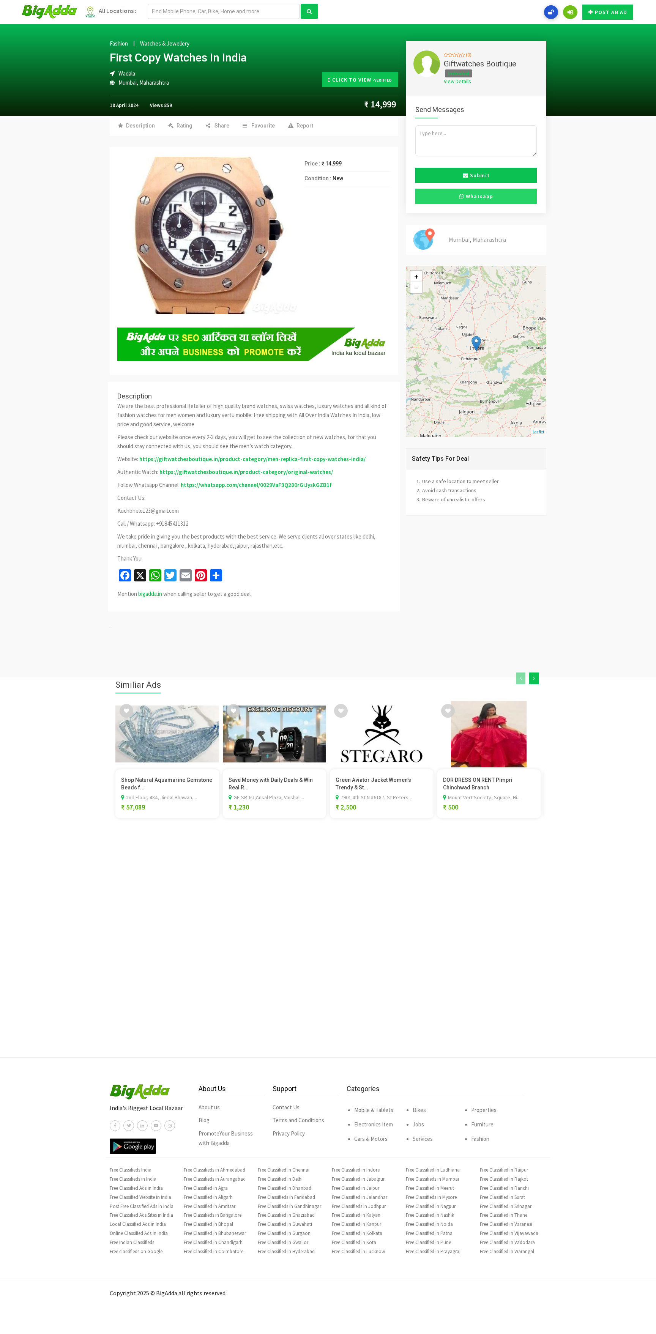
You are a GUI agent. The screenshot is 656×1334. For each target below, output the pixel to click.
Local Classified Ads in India (138, 1224)
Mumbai (127, 82)
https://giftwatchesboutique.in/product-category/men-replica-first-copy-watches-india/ (252, 459)
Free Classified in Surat (502, 1197)
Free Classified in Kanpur (356, 1224)
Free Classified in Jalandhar (359, 1197)
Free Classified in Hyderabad (286, 1251)
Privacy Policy (289, 1133)
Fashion (119, 43)
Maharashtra (154, 82)
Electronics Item (373, 1124)
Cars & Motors (371, 1138)
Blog (204, 1120)
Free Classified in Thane (503, 1215)
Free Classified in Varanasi (506, 1224)
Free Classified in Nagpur (431, 1206)
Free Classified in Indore (356, 1170)
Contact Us (286, 1107)
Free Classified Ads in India (136, 1188)
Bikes (419, 1110)
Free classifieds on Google (136, 1251)
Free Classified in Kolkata (357, 1233)
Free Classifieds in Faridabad (286, 1197)
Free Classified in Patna (429, 1233)
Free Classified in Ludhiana (433, 1170)
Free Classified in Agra (206, 1188)
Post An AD (611, 12)
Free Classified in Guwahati (285, 1224)
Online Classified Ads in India (139, 1233)
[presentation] (520, 679)
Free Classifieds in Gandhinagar (289, 1206)
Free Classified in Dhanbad (284, 1188)
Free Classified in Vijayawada (509, 1233)
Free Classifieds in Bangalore (212, 1215)
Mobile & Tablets (373, 1110)
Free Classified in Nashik (430, 1215)
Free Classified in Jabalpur (358, 1179)
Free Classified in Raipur (504, 1170)
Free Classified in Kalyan (356, 1215)
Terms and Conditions (298, 1120)
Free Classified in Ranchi (504, 1188)
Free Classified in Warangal (507, 1251)
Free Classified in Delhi (280, 1179)
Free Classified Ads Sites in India (141, 1215)
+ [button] (416, 276)
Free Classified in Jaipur (355, 1188)
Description (140, 126)
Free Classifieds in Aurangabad (215, 1179)
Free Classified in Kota (354, 1242)
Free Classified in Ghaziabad (286, 1215)
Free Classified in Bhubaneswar (215, 1233)
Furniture (482, 1124)
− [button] (416, 287)
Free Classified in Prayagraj (433, 1251)
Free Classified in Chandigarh (213, 1242)
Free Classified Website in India (140, 1197)
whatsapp (478, 196)
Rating (184, 126)
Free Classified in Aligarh (208, 1197)
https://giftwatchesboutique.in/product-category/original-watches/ (246, 472)
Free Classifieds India (130, 1170)
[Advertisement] (328, 949)
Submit (479, 175)
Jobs (418, 1124)
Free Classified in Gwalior (283, 1242)
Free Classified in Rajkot (504, 1179)
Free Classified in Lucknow (358, 1251)
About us (209, 1107)
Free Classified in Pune (428, 1242)
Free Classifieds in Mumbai (432, 1179)
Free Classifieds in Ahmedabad (214, 1170)
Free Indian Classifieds (132, 1242)
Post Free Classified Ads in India (141, 1206)
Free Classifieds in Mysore (431, 1197)
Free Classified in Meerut (430, 1188)
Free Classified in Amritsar (209, 1206)
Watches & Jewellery (164, 43)
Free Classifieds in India (133, 1179)
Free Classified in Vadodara (507, 1242)
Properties (484, 1110)
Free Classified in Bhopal (208, 1224)
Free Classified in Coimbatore (213, 1251)
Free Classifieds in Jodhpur (359, 1206)
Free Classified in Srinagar (505, 1206)
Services (423, 1138)
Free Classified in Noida (429, 1224)
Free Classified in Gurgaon (284, 1233)
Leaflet (538, 432)
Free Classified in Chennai (283, 1170)
